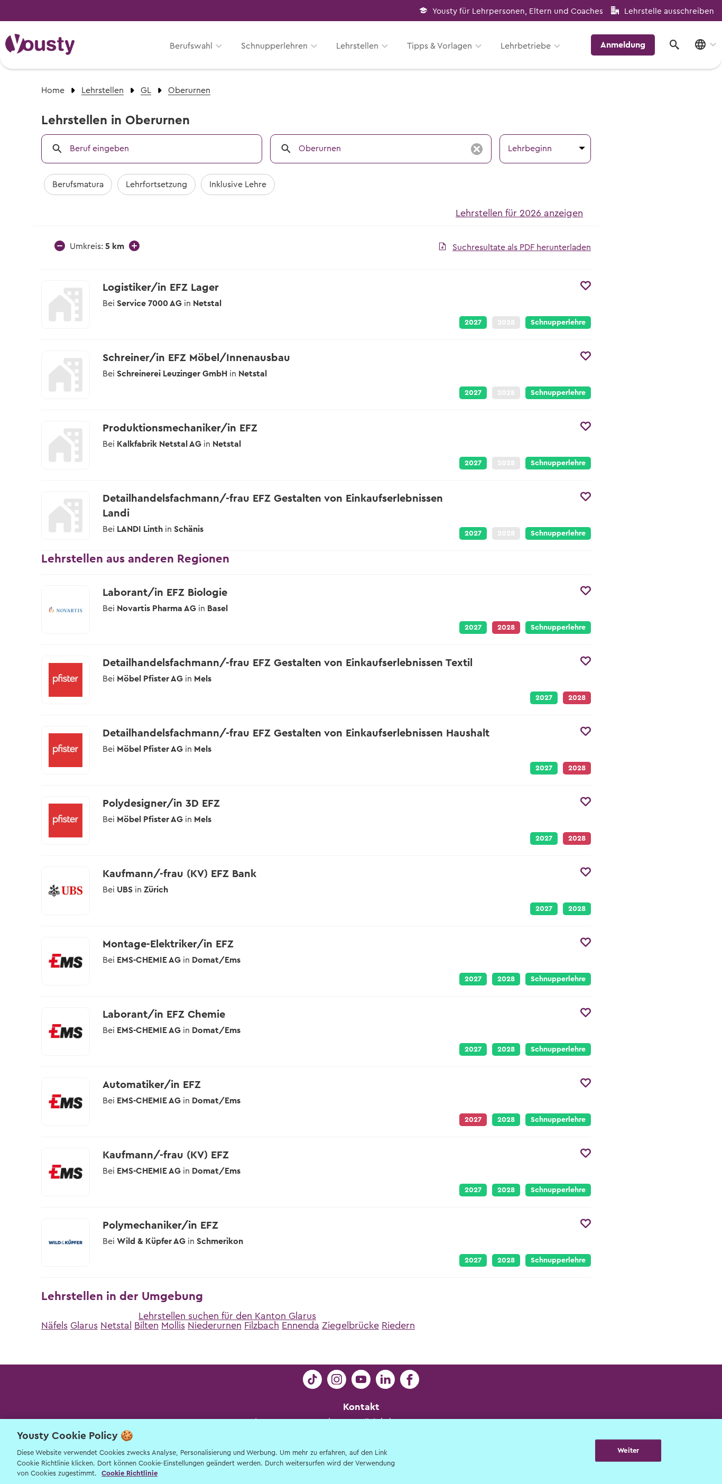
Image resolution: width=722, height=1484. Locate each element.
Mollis (173, 1325)
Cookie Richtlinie (129, 1473)
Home (52, 90)
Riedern (398, 1325)
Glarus (84, 1325)
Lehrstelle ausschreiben (669, 11)
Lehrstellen (357, 46)
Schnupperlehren (274, 46)
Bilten (146, 1325)
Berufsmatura (78, 184)
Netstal (116, 1325)
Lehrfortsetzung (156, 184)
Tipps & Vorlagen (439, 46)
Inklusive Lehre (237, 184)
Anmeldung (622, 45)
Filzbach (261, 1325)
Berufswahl (191, 46)
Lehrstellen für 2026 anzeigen (519, 213)
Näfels (54, 1325)
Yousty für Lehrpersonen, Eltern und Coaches (517, 11)
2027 (473, 322)
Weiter (628, 1450)
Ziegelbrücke (350, 1325)
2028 (577, 908)
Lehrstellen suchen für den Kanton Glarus (227, 1316)
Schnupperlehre (558, 322)
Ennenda (300, 1325)
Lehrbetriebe (526, 46)
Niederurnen (215, 1325)
